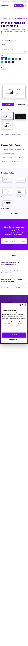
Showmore (3, 64)
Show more (3, 77)
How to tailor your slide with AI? (10, 288)
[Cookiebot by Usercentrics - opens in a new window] (20, 305)
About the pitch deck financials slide (10, 134)
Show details (20, 330)
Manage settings (13, 339)
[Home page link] (5, 6)
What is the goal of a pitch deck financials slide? (10, 271)
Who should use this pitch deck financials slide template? (10, 263)
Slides (7, 18)
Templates (3, 18)
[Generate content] (25, 52)
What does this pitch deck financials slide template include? (11, 280)
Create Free (20, 5)
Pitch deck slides (12, 18)
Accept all (14, 334)
